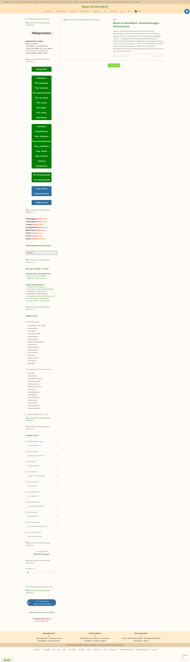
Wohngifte (75, 2)
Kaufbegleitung (37, 2)
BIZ (54, 650)
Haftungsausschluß (142, 650)
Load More (114, 65)
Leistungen (46, 650)
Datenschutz (113, 650)
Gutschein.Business (33, 358)
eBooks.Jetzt (31, 373)
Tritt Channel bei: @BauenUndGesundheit (42, 602)
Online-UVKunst (32, 400)
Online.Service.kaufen (34, 334)
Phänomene (108, 2)
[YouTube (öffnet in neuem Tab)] (176, 2)
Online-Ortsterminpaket (35, 387)
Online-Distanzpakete (34, 381)
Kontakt (154, 650)
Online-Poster (32, 389)
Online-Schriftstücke (33, 397)
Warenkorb (72, 650)
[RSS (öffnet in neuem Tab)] (181, 2)
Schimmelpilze (84, 2)
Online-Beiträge (32, 376)
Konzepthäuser (126, 2)
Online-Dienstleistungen (35, 378)
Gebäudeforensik (54, 2)
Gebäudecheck (16, 2)
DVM (64, 650)
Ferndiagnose (6, 2)
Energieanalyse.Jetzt (65, 2)
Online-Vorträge (32, 403)
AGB (104, 650)
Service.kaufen (32, 331)
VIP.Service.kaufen (33, 336)
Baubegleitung (117, 2)
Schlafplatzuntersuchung (96, 2)
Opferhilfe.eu (31, 363)
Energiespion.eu (32, 344)
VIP (59, 650)
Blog (114, 19)
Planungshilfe (135, 2)
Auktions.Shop (32, 361)
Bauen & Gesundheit (95, 6)
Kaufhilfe (45, 2)
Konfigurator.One (33, 328)
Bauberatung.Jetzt (27, 2)
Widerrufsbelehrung (126, 650)
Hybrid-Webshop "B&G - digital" (37, 325)
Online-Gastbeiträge (33, 384)
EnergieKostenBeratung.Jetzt (36, 342)
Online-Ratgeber (32, 395)
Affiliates (81, 650)
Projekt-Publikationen (34, 408)
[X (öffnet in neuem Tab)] (174, 2)
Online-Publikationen (34, 392)
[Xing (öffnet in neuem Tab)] (178, 2)
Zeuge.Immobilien (33, 350)
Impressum (96, 650)
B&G (88, 650)
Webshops (36, 650)
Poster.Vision (31, 355)
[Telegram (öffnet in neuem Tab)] (183, 2)
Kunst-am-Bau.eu (33, 352)
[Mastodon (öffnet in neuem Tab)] (185, 2)
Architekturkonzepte (34, 405)
